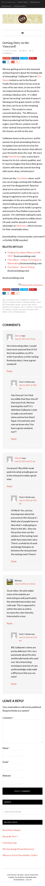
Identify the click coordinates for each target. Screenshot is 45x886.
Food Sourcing (9, 842)
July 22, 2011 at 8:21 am (25, 461)
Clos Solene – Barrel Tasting (21, 267)
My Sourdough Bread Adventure (18, 849)
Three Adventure (8, 2)
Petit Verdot (14, 156)
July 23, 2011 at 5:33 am (25, 584)
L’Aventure (21, 225)
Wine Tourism (23, 302)
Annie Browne (6, 6)
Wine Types (35, 302)
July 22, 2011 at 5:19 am (25, 339)
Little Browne (35, 2)
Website (6, 775)
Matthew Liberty (20, 6)
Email (5, 762)
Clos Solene (22, 178)
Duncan (18, 335)
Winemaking (20, 312)
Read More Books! (11, 830)
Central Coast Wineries (17, 300)
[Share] (4, 62)
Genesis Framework (26, 877)
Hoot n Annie (23, 2)
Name (6, 748)
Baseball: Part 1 (10, 836)
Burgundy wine (13, 305)
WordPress (19, 880)
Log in (28, 880)
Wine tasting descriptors (25, 309)
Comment (7, 717)
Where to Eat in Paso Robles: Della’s (20, 855)
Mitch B (18, 458)
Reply (9, 371)
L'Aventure (26, 305)
